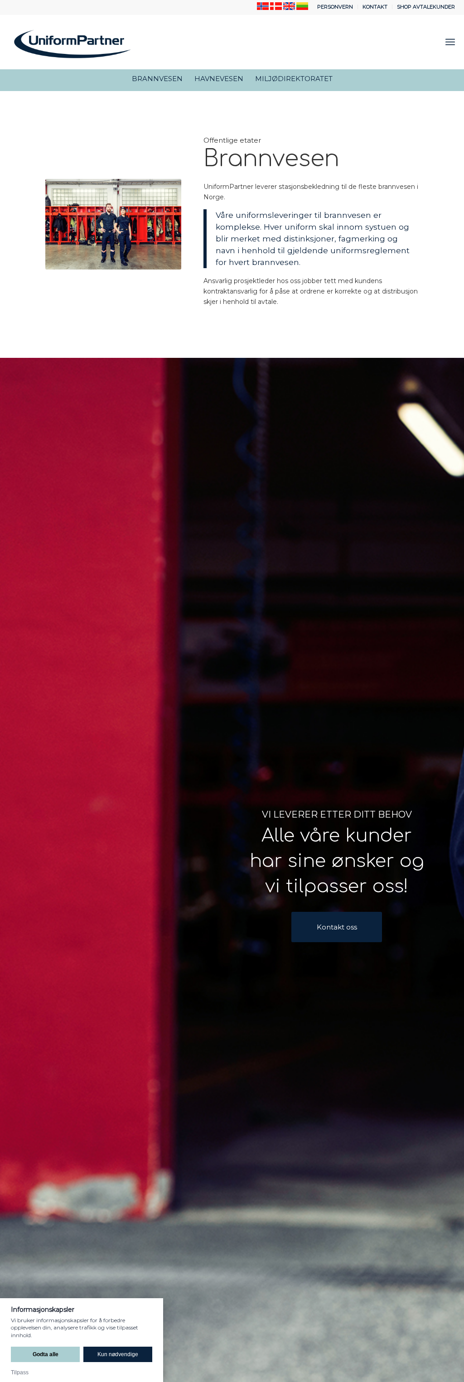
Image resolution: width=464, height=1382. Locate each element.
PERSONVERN (335, 7)
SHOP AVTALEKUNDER (426, 7)
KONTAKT (374, 7)
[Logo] (72, 42)
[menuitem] (335, 7)
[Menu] (450, 42)
